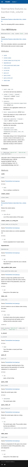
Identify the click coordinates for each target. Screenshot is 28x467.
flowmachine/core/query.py (12, 181)
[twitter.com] (5, 464)
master (14, 2)
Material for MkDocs (10, 461)
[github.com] (2, 464)
